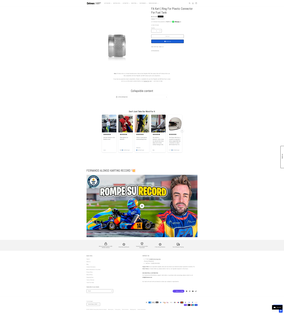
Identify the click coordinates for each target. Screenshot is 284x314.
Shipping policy (133, 309)
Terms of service (125, 309)
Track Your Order (90, 282)
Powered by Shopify (103, 309)
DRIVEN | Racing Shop (94, 309)
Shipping (153, 18)
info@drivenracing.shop (155, 259)
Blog (87, 264)
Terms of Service (90, 280)
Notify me (168, 41)
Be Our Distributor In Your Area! (93, 269)
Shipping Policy (90, 277)
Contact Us (146, 81)
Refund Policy (90, 274)
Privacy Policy (90, 272)
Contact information (141, 309)
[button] (107, 3)
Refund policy (111, 309)
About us (89, 261)
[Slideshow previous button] (102, 130)
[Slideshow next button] (182, 130)
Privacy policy (117, 309)
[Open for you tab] (281, 311)
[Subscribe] (111, 291)
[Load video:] (142, 206)
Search (88, 259)
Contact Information (91, 267)
